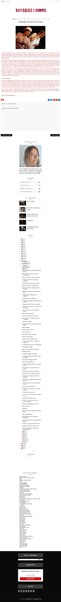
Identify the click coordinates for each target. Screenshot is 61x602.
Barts (20, 478)
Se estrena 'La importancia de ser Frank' (31, 423)
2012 (22, 258)
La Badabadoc (22, 502)
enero (24, 441)
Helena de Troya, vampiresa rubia (29, 338)
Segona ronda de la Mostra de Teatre (30, 349)
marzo (24, 438)
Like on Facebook (24, 185)
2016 (22, 251)
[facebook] (53, 1)
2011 (22, 260)
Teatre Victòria (22, 541)
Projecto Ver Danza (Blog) (25, 513)
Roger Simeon (22, 517)
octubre (24, 265)
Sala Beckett (22, 520)
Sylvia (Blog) (22, 526)
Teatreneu (21, 542)
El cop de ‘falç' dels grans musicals (29, 359)
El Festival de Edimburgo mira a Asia (30, 403)
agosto (24, 268)
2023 (22, 239)
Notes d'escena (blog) (24, 510)
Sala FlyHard (22, 521)
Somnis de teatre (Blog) (24, 525)
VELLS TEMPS (30, 201)
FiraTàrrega (21, 497)
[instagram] (59, 1)
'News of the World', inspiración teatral (31, 277)
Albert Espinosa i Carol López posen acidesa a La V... (30, 274)
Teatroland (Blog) (23, 543)
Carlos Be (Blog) (23, 482)
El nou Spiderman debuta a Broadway (30, 371)
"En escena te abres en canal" (28, 392)
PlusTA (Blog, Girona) (24, 512)
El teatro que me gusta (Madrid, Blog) (28, 489)
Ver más (38, 173)
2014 (22, 255)
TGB (20, 547)
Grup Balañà (22, 500)
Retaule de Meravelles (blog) (25, 516)
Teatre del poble (25, 327)
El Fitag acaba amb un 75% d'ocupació (30, 283)
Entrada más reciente (6, 135)
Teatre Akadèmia (23, 530)
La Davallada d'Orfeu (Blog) (25, 503)
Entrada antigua (55, 135)
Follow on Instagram (25, 191)
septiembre (25, 267)
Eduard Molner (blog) (24, 485)
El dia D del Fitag (26, 332)
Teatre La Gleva (22, 532)
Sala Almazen (22, 518)
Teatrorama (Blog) (23, 544)
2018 (22, 247)
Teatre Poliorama (23, 537)
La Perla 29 (21, 505)
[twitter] (56, 1)
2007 (22, 448)
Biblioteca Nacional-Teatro (25, 480)
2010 (22, 443)
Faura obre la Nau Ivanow (28, 313)
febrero (24, 440)
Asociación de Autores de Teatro (26, 477)
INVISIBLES (30, 220)
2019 (22, 246)
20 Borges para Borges (27, 347)
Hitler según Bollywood (27, 414)
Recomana (21, 515)
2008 (22, 447)
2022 (22, 240)
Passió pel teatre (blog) (24, 511)
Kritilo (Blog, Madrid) (24, 501)
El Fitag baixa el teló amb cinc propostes (31, 304)
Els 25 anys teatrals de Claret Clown (30, 315)
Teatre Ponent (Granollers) (25, 538)
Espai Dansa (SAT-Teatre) (25, 495)
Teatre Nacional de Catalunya (26, 536)
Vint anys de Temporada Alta (28, 386)
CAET (20, 481)
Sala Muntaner (22, 522)
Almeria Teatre (22, 476)
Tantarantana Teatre (24, 527)
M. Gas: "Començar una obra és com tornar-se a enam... (30, 401)
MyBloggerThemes (37, 599)
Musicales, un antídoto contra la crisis (30, 425)
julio (23, 431)
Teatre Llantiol (22, 533)
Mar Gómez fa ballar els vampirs (29, 334)
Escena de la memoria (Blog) (25, 493)
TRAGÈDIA (24, 408)
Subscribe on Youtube (26, 188)
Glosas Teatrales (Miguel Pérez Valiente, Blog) (29, 498)
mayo (23, 434)
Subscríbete (30, 578)
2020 (22, 244)
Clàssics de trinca (26, 406)
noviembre (25, 263)
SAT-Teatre (21, 523)
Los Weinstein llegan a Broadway (29, 353)
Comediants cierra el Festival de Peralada (31, 373)
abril (23, 436)
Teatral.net (21, 528)
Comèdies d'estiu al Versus (28, 329)
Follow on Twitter (25, 182)
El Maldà (21, 487)
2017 (22, 249)
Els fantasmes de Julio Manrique (29, 298)
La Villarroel (22, 506)
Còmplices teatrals (26, 351)
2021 (22, 242)
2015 (22, 253)
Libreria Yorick (22, 507)
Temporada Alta (23, 546)
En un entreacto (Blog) (24, 491)
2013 (22, 256)
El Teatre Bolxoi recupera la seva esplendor (31, 344)
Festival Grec (22, 496)
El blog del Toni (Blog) (24, 486)
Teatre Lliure (22, 535)
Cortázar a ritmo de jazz (27, 336)
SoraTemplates (28, 599)
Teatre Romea (22, 540)
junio (23, 433)
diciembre (25, 261)
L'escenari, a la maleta (27, 321)
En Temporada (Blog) (24, 490)
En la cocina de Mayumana (28, 361)
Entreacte (21, 492)
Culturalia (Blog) (23, 483)
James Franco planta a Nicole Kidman (30, 285)
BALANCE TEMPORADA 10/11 (29, 398)
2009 (22, 445)
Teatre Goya (22, 531)
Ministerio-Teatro (23, 508)
